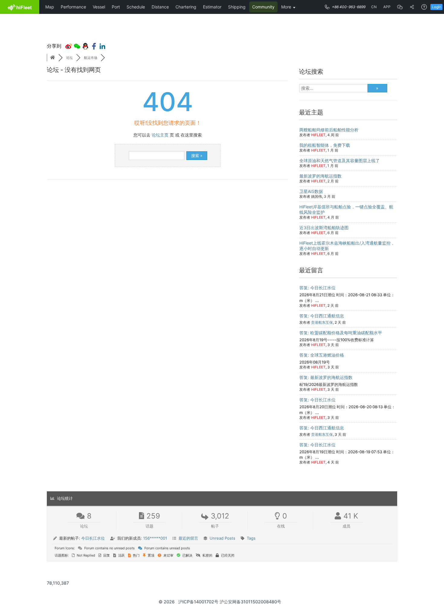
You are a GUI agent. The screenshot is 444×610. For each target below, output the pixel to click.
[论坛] (52, 58)
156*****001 (155, 538)
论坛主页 (160, 134)
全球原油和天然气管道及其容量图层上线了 (339, 160)
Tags (251, 538)
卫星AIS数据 (311, 191)
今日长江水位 (93, 538)
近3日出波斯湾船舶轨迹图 (324, 227)
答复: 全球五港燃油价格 (321, 355)
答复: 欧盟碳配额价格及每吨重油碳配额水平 (340, 332)
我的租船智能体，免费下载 (324, 145)
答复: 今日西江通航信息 (321, 315)
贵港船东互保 (322, 322)
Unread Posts (222, 538)
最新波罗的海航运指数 (320, 175)
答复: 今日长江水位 (317, 287)
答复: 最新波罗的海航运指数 (325, 377)
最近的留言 (188, 538)
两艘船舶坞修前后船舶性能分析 (329, 129)
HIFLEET (318, 135)
